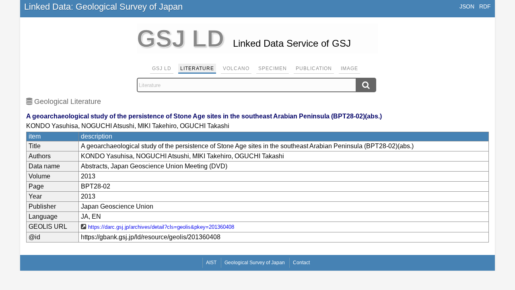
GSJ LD (161, 68)
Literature (197, 68)
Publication (314, 68)
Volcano (236, 68)
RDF (485, 6)
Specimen (272, 68)
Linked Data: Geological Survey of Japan (103, 7)
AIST (211, 262)
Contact (301, 262)
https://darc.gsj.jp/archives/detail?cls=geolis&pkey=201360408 (161, 227)
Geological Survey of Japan (255, 262)
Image (349, 68)
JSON (466, 6)
